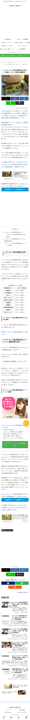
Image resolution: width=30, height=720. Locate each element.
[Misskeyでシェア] (25, 523)
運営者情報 (4, 122)
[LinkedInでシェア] (11, 532)
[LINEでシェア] (18, 527)
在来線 (18, 113)
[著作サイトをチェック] (8, 583)
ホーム (8, 710)
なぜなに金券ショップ (8, 111)
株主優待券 (21, 115)
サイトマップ (15, 714)
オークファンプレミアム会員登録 (15, 444)
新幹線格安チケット (9, 113)
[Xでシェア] (5, 523)
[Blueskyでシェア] (18, 523)
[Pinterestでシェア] (25, 527)
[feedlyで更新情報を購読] (22, 583)
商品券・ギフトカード (10, 115)
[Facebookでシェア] (5, 527)
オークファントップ (20, 264)
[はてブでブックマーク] (11, 527)
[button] (19, 103)
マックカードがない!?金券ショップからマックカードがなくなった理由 (14, 507)
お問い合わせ (7, 712)
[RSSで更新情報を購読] (15, 587)
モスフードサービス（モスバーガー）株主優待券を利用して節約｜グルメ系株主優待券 (14, 164)
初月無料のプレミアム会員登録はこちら (15, 189)
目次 (13, 229)
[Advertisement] (15, 23)
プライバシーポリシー (22, 712)
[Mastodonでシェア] (11, 523)
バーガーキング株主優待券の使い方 (13, 232)
